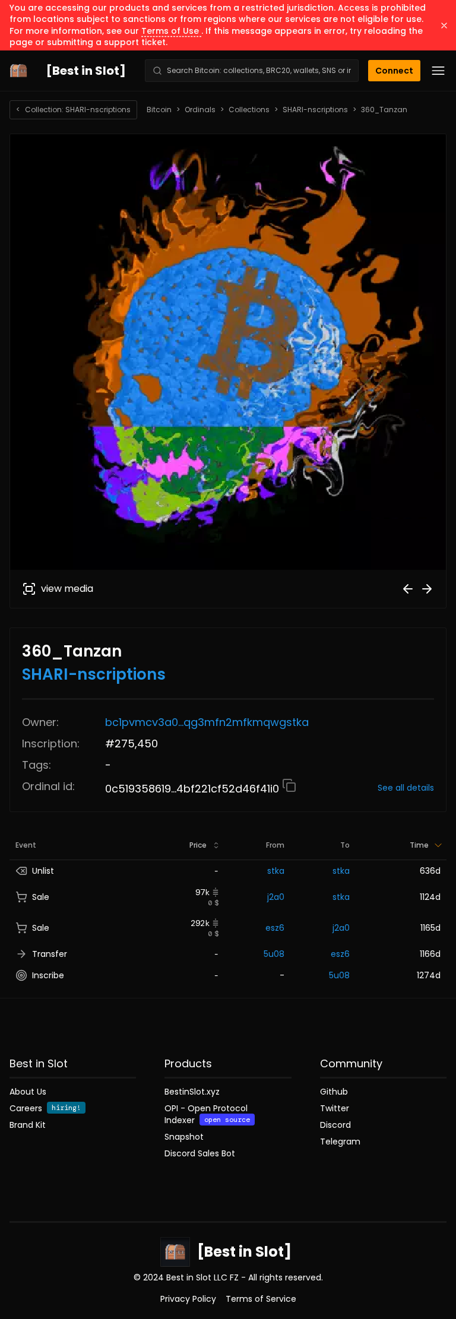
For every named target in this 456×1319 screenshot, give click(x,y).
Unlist (43, 871)
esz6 (274, 928)
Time (419, 845)
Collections (249, 110)
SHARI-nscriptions (315, 110)
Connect (394, 71)
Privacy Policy (188, 1299)
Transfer (49, 954)
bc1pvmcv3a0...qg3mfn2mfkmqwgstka (207, 722)
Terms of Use (171, 31)
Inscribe (48, 975)
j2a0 (275, 897)
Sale (40, 897)
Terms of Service (261, 1299)
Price (198, 845)
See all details (406, 788)
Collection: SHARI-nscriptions (73, 109)
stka (275, 871)
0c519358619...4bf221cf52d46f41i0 (193, 788)
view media (67, 588)
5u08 (274, 954)
